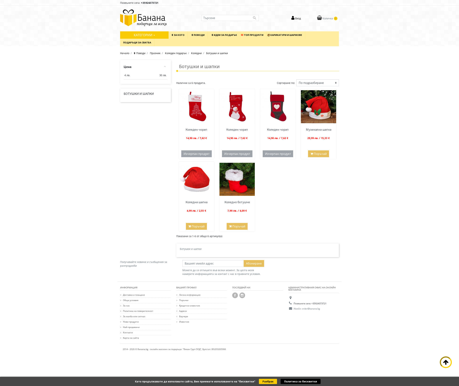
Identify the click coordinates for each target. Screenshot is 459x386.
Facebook (235, 295)
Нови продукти (130, 321)
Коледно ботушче (237, 202)
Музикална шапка (318, 130)
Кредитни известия (189, 305)
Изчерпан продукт (196, 154)
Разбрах (267, 381)
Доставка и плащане (133, 294)
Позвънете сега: (139, 2)
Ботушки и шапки (139, 94)
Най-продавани (131, 327)
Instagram (242, 295)
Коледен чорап (196, 130)
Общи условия (130, 300)
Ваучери (183, 316)
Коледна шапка (196, 202)
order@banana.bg (311, 308)
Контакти (127, 332)
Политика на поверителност (137, 311)
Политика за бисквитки (300, 381)
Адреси (183, 311)
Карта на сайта (130, 337)
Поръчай (320, 154)
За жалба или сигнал (133, 316)
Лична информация (189, 294)
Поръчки (183, 300)
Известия (184, 321)
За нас (126, 305)
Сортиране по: (286, 83)
